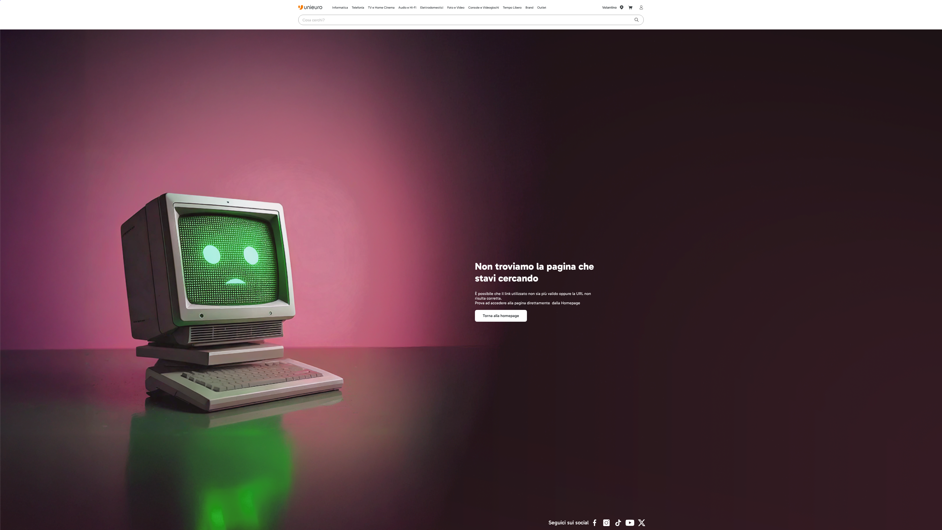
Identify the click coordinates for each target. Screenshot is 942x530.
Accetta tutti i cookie (887, 521)
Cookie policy (786, 508)
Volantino (609, 7)
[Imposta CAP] (621, 7)
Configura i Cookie (34, 521)
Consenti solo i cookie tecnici (845, 521)
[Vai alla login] (640, 7)
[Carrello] (630, 7)
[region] (471, 512)
